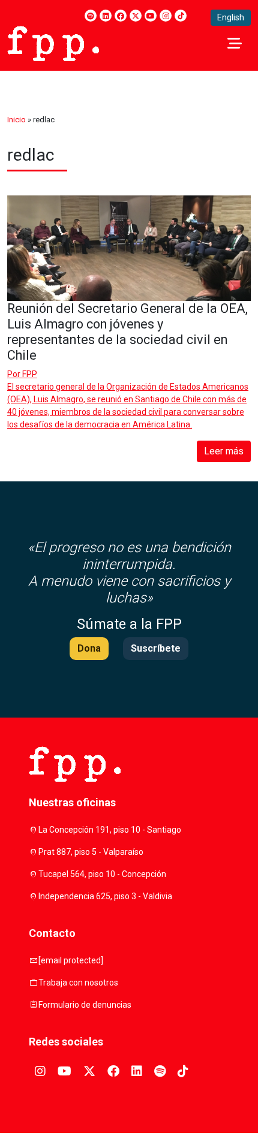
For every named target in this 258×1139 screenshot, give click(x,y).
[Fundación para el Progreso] (53, 42)
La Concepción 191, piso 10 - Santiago (109, 829)
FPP (29, 374)
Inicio (16, 119)
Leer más (224, 451)
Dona (89, 648)
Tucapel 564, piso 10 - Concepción (102, 874)
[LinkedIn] (106, 16)
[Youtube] (151, 16)
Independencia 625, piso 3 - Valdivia (105, 896)
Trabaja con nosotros (78, 982)
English (230, 17)
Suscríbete (156, 648)
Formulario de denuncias (84, 1005)
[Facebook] (121, 16)
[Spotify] (91, 16)
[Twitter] (136, 16)
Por (22, 374)
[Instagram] (166, 16)
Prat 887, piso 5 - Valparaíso (90, 852)
